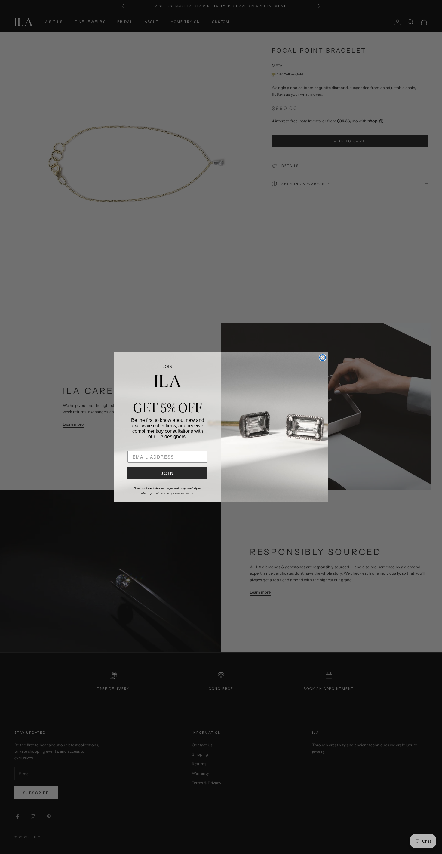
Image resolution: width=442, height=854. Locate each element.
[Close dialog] (323, 358)
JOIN (167, 473)
